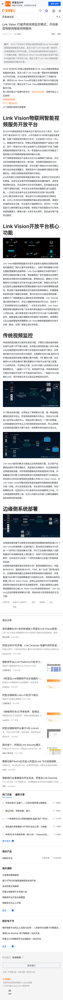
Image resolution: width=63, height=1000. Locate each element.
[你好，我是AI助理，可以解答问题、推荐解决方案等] (47, 11)
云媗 (4, 769)
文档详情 (45, 858)
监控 (33, 602)
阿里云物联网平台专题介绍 (14, 891)
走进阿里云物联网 (10, 886)
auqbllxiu (6, 687)
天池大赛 (21, 972)
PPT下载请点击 (10, 103)
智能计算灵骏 (7, 753)
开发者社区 (12, 972)
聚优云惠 (5, 637)
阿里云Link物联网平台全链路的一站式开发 (21, 938)
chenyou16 (6, 653)
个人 (58, 16)
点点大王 (5, 736)
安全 (51, 602)
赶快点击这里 (38, 91)
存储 (14, 607)
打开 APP (54, 3)
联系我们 (31, 965)
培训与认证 (30, 972)
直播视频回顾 (9, 99)
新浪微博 (16, 957)
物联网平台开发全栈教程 (13, 897)
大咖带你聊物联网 (10, 874)
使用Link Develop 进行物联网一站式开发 (21, 933)
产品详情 (57, 858)
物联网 (42, 602)
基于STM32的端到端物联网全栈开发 (19, 880)
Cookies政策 (27, 982)
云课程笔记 (6, 670)
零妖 (4, 786)
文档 (4, 972)
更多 (4, 910)
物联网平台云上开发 (11, 902)
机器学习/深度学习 (20, 602)
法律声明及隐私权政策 (12, 982)
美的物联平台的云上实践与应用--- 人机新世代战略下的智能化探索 (31, 927)
